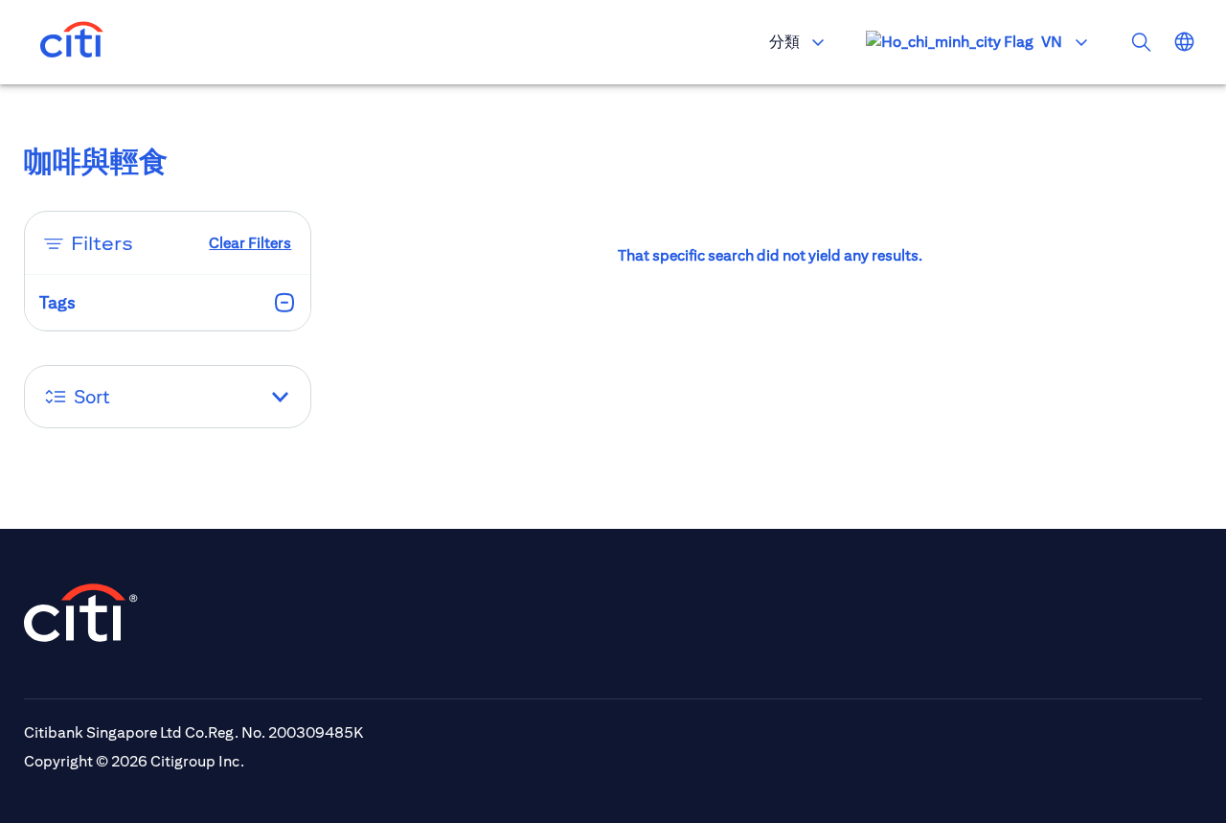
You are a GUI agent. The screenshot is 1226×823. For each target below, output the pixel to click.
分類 (784, 42)
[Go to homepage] (72, 42)
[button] (168, 396)
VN (1051, 42)
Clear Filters (250, 243)
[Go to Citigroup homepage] (81, 613)
